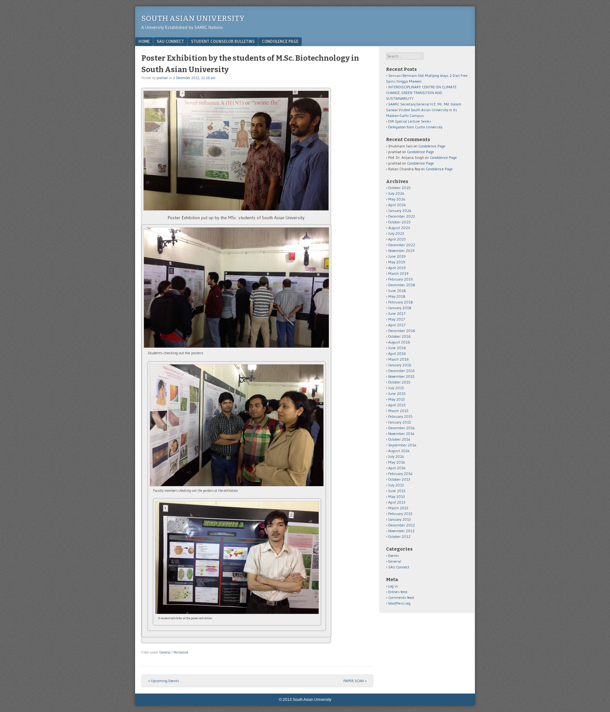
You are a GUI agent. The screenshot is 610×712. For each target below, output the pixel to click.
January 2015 (399, 422)
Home (144, 41)
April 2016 (397, 353)
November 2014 (401, 433)
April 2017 (396, 324)
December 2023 (401, 216)
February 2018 (400, 302)
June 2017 (396, 313)
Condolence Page (280, 41)
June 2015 (397, 393)
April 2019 (397, 267)
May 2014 (396, 462)
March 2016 (398, 359)
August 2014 (399, 450)
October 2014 (399, 439)
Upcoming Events (163, 680)
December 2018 (401, 284)
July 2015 (396, 387)
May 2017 (396, 319)
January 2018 (399, 307)
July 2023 (396, 233)
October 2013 (399, 479)
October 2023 (399, 222)
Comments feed (401, 597)
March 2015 (398, 410)
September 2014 (402, 445)
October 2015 (399, 382)
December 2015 (401, 370)
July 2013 (396, 485)
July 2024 (396, 193)
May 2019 (396, 262)
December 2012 (401, 525)
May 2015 (396, 399)
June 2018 (397, 290)
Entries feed (397, 591)
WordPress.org (399, 603)
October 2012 (399, 536)
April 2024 (397, 204)
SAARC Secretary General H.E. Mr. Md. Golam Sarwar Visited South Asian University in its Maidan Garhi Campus (423, 110)
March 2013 (398, 507)
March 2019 (398, 273)
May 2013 (396, 496)
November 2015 (401, 376)
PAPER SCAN (355, 680)
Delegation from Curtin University (415, 127)
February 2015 (400, 416)
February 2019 (400, 279)
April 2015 (397, 405)
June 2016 (397, 347)
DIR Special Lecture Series (409, 121)
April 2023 (397, 239)
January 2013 (399, 519)
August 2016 (399, 342)
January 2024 (399, 210)
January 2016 (399, 365)
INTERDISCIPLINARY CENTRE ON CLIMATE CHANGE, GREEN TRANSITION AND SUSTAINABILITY (421, 93)
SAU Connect (170, 41)
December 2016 (401, 330)
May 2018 (396, 296)
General (165, 652)
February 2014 (400, 473)
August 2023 (399, 227)
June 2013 (396, 490)
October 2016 (399, 336)
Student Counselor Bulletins (223, 41)
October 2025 (399, 187)
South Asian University (193, 18)
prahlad (162, 78)
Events (393, 555)
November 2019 (401, 250)
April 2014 (397, 467)
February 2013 (400, 513)
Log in (393, 586)
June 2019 (397, 256)
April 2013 (396, 502)
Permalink (180, 652)
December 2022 (401, 244)
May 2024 (396, 199)
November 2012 (401, 530)
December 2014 (401, 427)
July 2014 (396, 456)
